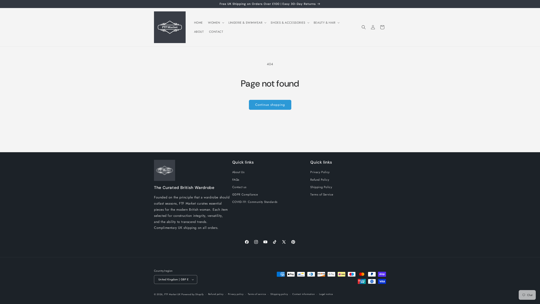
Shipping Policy (321, 187)
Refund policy (216, 294)
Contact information (303, 294)
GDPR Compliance (245, 194)
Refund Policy (319, 180)
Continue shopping (270, 104)
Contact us (239, 187)
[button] (215, 22)
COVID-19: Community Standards (255, 202)
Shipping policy (279, 294)
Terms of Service (321, 194)
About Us (238, 172)
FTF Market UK (172, 294)
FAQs (235, 180)
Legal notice (326, 294)
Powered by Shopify (192, 294)
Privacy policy (236, 294)
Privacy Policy (319, 172)
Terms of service (257, 294)
